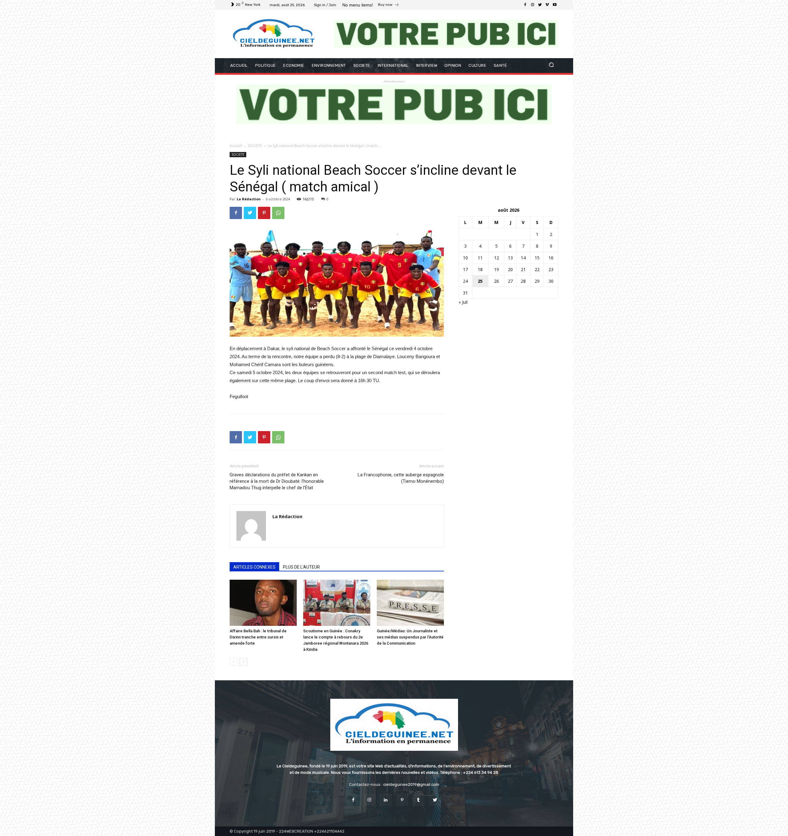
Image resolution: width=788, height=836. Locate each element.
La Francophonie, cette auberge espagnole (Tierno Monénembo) (401, 478)
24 (465, 281)
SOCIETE (255, 145)
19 (496, 269)
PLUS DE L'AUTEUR (301, 567)
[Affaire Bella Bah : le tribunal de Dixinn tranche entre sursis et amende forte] (263, 603)
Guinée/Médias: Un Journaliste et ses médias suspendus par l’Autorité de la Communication (410, 637)
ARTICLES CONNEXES (254, 567)
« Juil (463, 302)
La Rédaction (249, 199)
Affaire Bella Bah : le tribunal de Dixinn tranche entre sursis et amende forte (258, 637)
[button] (551, 65)
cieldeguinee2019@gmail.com (411, 784)
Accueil (236, 145)
